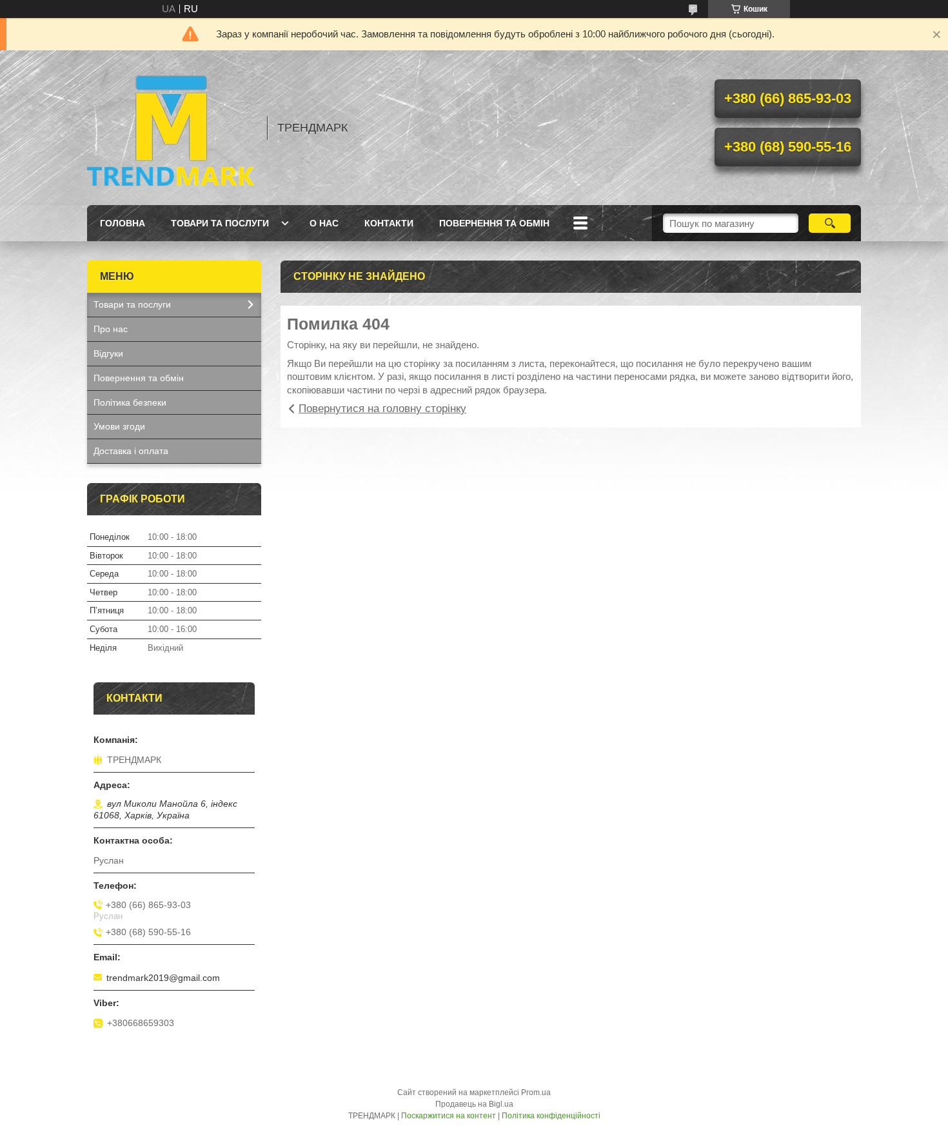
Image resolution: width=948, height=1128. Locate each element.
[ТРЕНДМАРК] (171, 127)
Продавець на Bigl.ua (474, 1104)
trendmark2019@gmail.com (163, 978)
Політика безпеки (130, 402)
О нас (324, 223)
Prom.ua (536, 1092)
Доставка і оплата (131, 451)
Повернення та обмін (494, 223)
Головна (122, 223)
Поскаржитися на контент (448, 1115)
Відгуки (108, 353)
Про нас (111, 329)
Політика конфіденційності (551, 1115)
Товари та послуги (220, 223)
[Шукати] (830, 223)
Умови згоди (119, 426)
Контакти (388, 223)
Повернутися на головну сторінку (382, 408)
